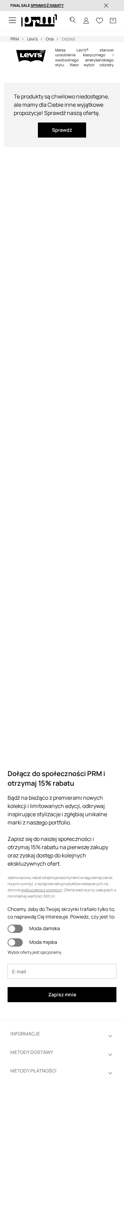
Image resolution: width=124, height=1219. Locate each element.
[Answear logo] (39, 20)
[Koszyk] (113, 20)
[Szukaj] (73, 21)
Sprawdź (62, 130)
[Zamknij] (106, 5)
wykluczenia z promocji (41, 889)
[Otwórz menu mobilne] (12, 21)
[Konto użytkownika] (86, 20)
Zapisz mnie (62, 994)
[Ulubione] (99, 20)
